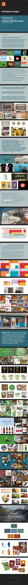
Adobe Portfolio (16, 582)
